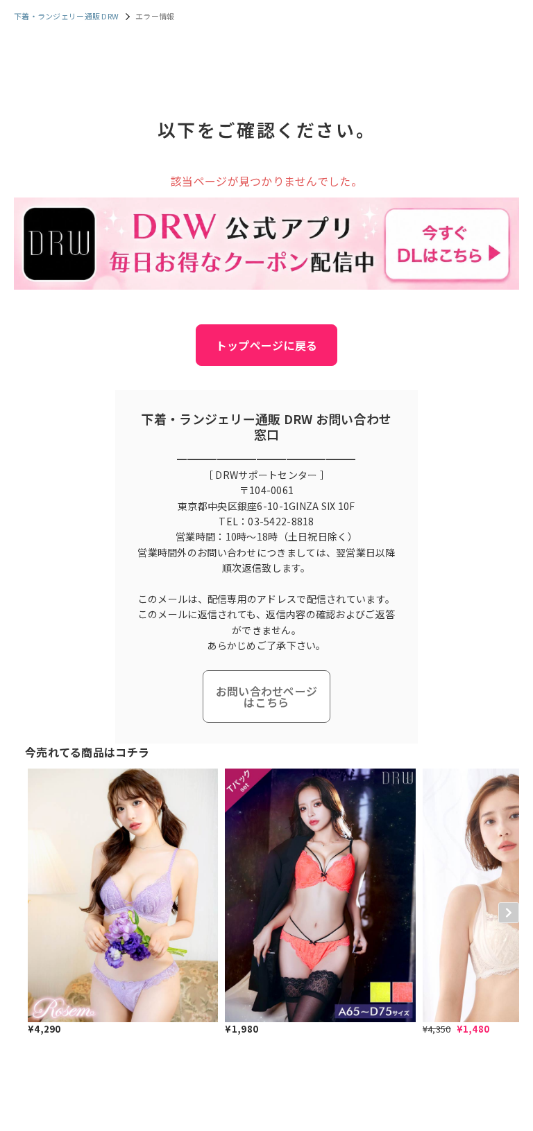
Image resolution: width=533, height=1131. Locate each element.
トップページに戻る (267, 345)
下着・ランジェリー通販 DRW (66, 15)
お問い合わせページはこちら (267, 696)
